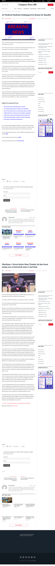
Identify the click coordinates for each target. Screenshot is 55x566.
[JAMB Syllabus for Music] (30, 232)
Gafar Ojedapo (8, 18)
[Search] (51, 8)
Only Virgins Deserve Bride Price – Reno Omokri (19, 517)
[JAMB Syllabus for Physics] (19, 244)
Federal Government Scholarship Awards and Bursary (17, 115)
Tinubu (3, 471)
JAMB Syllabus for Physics (19, 248)
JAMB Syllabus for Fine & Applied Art (44, 56)
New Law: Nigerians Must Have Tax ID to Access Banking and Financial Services (7, 518)
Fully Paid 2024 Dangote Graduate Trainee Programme (17, 117)
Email (4, 195)
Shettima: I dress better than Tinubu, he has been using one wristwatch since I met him (11, 211)
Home (15, 8)
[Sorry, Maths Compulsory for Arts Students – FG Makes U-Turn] (19, 500)
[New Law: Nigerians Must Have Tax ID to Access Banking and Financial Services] (7, 512)
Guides (39, 103)
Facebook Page (20, 140)
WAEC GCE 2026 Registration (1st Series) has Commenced (7, 505)
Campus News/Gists (32, 18)
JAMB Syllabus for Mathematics (43, 54)
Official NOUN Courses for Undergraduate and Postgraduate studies (12, 1)
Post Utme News (41, 109)
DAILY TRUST (15, 405)
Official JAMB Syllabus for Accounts (18, 237)
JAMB (39, 105)
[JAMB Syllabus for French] (7, 244)
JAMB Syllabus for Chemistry (29, 249)
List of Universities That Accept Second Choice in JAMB (17, 111)
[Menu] (52, 8)
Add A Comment (18, 525)
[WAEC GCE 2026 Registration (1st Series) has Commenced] (7, 500)
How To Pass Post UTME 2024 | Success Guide (14, 106)
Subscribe (50, 4)
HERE (7, 134)
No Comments (40, 18)
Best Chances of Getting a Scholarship (13, 119)
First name (5, 191)
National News (40, 107)
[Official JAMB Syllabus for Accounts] (19, 232)
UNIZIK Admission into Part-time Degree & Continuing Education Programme (10, 479)
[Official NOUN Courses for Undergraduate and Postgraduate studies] (7, 232)
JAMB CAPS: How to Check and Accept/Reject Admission (17, 113)
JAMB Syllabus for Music (30, 236)
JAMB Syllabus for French (7, 248)
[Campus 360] (28, 4)
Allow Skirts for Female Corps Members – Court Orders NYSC (30, 517)
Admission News (41, 97)
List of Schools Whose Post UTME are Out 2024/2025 (16, 108)
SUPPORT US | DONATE (49, 1)
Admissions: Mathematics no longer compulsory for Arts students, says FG (30, 505)
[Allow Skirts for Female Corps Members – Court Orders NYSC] (30, 512)
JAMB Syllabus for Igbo (42, 60)
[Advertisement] (18, 153)
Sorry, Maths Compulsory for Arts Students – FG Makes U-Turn (18, 505)
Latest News (33, 1)
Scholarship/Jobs (26, 8)
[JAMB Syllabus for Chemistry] (30, 244)
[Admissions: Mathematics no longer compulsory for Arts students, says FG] (30, 500)
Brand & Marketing (43, 1)
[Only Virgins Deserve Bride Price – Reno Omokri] (19, 512)
